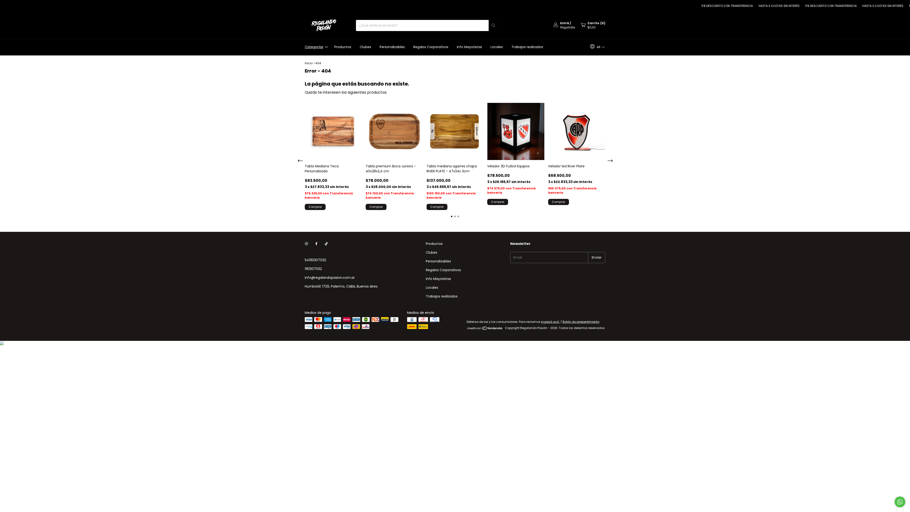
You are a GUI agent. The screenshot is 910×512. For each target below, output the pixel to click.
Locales (497, 47)
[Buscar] (493, 25)
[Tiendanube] (485, 329)
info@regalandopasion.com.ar (330, 277)
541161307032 (315, 260)
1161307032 (313, 268)
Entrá (564, 23)
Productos (342, 47)
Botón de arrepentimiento (581, 322)
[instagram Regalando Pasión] (306, 243)
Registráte (567, 27)
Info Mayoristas (469, 47)
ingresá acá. (550, 322)
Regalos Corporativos (430, 47)
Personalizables (392, 47)
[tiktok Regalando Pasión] (326, 243)
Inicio (309, 63)
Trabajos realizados (527, 47)
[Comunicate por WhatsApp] (900, 502)
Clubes (365, 47)
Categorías (314, 47)
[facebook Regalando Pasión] (316, 243)
